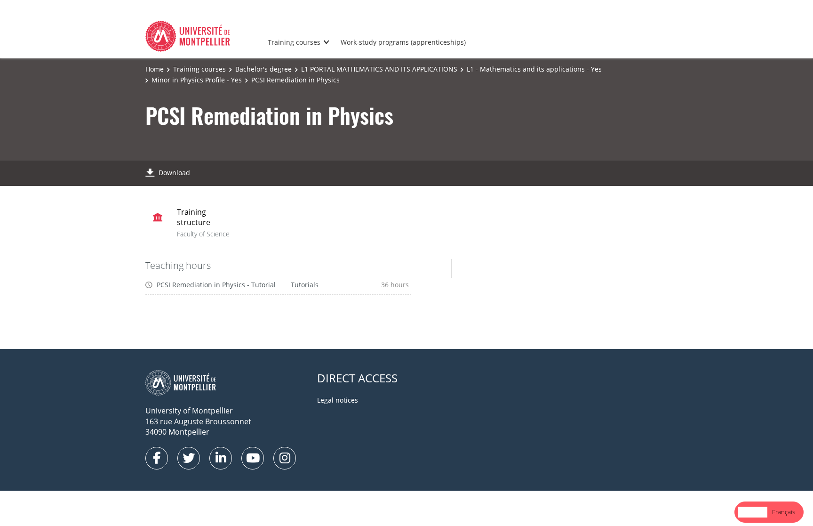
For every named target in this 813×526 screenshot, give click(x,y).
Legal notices (337, 400)
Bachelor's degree (263, 69)
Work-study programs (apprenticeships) (403, 42)
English (753, 512)
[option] (783, 512)
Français (783, 512)
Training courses (294, 42)
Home (154, 69)
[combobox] (752, 512)
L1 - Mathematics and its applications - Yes (534, 69)
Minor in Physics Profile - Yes (196, 79)
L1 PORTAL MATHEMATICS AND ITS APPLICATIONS (379, 69)
